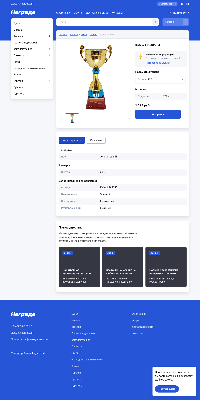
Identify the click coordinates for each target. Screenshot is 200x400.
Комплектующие (22, 49)
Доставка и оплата (97, 12)
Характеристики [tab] (71, 140)
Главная (63, 34)
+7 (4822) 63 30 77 (178, 12)
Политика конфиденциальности (29, 339)
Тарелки (18, 81)
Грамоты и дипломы (25, 42)
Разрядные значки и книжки (29, 68)
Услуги (78, 12)
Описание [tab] (96, 140)
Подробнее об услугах (158, 62)
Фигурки (18, 36)
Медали (17, 30)
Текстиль (18, 93)
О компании (63, 12)
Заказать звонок (167, 3)
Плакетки (18, 55)
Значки (17, 74)
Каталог (74, 34)
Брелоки (18, 87)
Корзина (175, 22)
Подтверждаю (167, 389)
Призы (17, 61)
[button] (61, 118)
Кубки (16, 23)
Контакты (117, 12)
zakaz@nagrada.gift (22, 3)
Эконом (93, 34)
